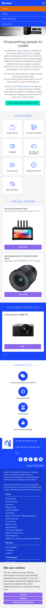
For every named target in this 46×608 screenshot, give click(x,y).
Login (5, 9)
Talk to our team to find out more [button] (23, 103)
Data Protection (11, 527)
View (23, 346)
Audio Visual (10, 562)
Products (7, 24)
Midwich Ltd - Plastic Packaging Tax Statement (23, 539)
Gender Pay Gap (11, 519)
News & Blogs (9, 19)
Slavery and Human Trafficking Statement (20, 516)
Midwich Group (23, 86)
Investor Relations (12, 510)
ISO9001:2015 (10, 507)
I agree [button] (23, 594)
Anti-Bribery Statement (14, 530)
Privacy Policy (10, 521)
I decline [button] (23, 598)
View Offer (23, 247)
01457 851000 (35, 465)
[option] (23, 331)
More (4, 14)
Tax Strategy (10, 513)
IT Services (9, 550)
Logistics (8, 553)
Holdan (25, 51)
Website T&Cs (10, 524)
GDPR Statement (11, 536)
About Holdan (10, 499)
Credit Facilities (11, 547)
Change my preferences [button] (23, 602)
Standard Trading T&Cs (14, 533)
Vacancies (9, 504)
